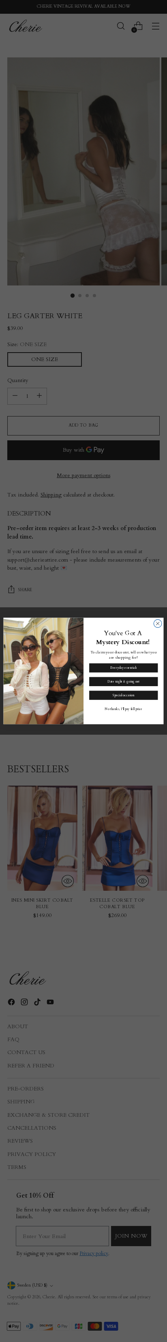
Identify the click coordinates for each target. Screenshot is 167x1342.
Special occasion (124, 695)
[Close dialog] (158, 623)
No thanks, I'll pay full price (123, 709)
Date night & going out (123, 681)
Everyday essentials (123, 668)
